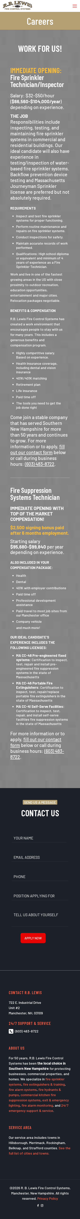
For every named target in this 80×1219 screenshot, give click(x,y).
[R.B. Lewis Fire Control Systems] (17, 6)
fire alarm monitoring (37, 1105)
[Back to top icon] (72, 1211)
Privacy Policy (47, 1198)
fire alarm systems (23, 1089)
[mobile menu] (74, 6)
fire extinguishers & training (44, 1084)
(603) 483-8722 (26, 1031)
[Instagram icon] (42, 1205)
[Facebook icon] (38, 1205)
